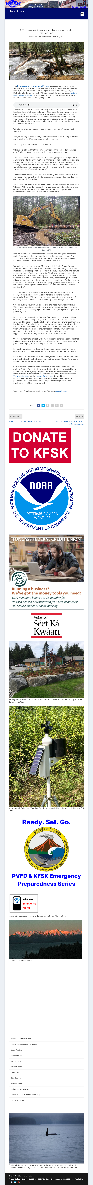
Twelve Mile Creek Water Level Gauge (25, 1095)
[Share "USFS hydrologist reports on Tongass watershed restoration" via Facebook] (38, 405)
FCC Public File (77, 1179)
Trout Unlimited (20, 376)
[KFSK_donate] (40, 462)
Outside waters (17, 1061)
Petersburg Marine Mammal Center (33, 86)
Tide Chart (15, 1072)
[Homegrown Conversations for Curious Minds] (46, 697)
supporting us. (61, 391)
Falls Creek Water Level (20, 1089)
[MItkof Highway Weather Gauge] (46, 806)
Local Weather (16, 1050)
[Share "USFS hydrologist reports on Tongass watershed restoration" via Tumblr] (52, 405)
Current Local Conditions (21, 1039)
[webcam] (45, 958)
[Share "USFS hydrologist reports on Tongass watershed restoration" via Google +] (47, 405)
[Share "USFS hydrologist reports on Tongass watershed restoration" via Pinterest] (57, 405)
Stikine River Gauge (18, 1083)
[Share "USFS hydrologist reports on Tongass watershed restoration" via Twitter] (43, 405)
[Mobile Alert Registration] (24, 914)
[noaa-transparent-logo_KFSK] (41, 531)
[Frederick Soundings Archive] (46, 1163)
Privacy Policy (14, 1179)
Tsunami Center (17, 1100)
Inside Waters (16, 1055)
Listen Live (15, 11)
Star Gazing (16, 1078)
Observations (16, 1067)
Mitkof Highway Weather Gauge (24, 1044)
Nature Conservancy (45, 376)
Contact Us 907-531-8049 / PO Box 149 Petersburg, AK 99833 (46, 1179)
